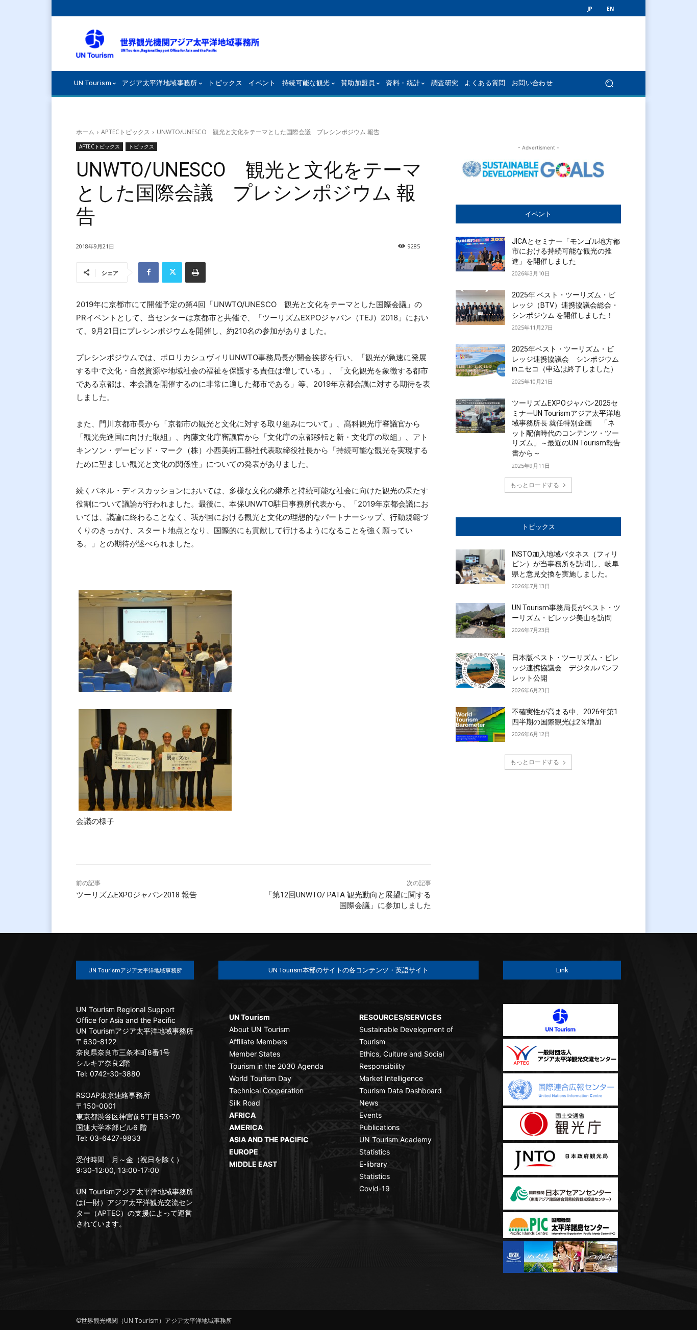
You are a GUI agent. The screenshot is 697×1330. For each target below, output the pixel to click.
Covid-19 (374, 1188)
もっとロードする (534, 485)
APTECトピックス (125, 132)
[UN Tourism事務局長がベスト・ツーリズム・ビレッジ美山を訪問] (480, 620)
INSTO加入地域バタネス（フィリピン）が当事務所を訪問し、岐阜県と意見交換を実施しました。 (565, 564)
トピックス (141, 146)
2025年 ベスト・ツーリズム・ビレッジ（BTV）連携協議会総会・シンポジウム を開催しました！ (565, 305)
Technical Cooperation (266, 1090)
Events (370, 1115)
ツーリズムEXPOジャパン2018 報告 (136, 894)
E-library (373, 1164)
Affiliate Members (258, 1041)
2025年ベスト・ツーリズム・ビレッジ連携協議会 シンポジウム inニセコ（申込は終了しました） (569, 359)
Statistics (374, 1151)
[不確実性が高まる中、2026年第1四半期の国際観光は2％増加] (480, 724)
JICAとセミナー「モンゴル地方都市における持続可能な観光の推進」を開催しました (566, 251)
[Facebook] (148, 272)
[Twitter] (172, 272)
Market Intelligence (391, 1078)
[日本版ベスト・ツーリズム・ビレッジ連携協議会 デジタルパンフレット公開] (480, 670)
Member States (254, 1053)
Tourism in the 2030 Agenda (276, 1066)
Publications (379, 1127)
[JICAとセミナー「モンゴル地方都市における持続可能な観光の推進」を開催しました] (480, 254)
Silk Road (244, 1102)
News (368, 1102)
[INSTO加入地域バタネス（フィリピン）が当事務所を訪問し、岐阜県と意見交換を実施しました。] (480, 566)
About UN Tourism (259, 1029)
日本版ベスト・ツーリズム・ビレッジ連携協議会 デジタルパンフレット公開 (565, 668)
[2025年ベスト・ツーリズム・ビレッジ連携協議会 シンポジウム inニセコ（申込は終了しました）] (480, 361)
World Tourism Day (260, 1078)
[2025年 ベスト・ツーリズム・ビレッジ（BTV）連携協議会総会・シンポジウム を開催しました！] (480, 307)
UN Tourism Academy (395, 1139)
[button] (609, 83)
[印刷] (195, 272)
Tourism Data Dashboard (400, 1090)
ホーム (85, 132)
